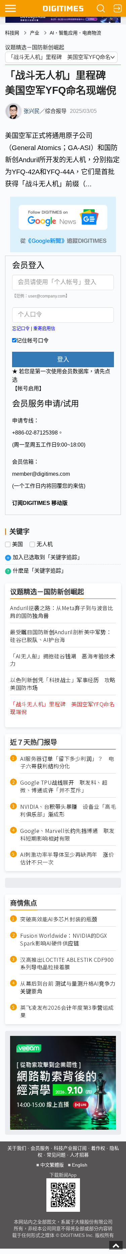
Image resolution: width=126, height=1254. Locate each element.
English (79, 1165)
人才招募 (79, 1155)
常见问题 (56, 1155)
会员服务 (40, 1148)
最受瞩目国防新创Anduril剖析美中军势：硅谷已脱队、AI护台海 (61, 636)
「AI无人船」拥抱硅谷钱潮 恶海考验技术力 (62, 660)
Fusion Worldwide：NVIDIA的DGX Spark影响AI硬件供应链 (63, 939)
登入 (63, 359)
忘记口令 (21, 328)
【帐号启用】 (28, 388)
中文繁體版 (52, 1165)
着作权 (98, 1148)
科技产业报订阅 (70, 1148)
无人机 (45, 544)
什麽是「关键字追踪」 (40, 571)
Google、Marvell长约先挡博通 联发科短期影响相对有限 (67, 834)
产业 (34, 33)
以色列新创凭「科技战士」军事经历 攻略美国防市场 (63, 683)
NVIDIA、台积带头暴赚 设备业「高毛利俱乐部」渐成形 (68, 810)
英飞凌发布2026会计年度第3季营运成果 (67, 1011)
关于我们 (16, 1148)
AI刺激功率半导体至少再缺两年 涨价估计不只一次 (67, 858)
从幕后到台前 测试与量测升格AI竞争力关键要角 (68, 987)
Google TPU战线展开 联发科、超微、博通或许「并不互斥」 (63, 786)
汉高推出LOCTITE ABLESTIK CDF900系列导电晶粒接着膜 (67, 963)
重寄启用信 (44, 328)
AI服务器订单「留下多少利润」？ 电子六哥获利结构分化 (67, 762)
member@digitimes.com (41, 474)
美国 (17, 544)
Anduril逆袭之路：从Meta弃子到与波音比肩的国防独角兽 (61, 611)
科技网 (12, 33)
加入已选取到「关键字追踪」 (48, 557)
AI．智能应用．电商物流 (75, 33)
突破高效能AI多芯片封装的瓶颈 (58, 919)
